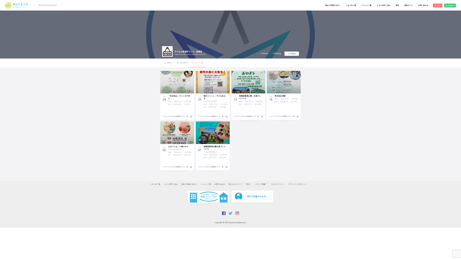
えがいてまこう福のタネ (178, 146)
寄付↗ (248, 184)
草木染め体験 (280, 96)
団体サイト (408, 5)
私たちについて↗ (236, 184)
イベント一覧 (366, 5)
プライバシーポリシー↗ (297, 184)
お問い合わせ (423, 5)
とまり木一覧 (351, 5)
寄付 (397, 5)
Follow (293, 54)
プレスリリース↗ (278, 184)
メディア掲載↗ (261, 184)
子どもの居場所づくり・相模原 (180, 116)
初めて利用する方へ (333, 5)
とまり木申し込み (383, 5)
